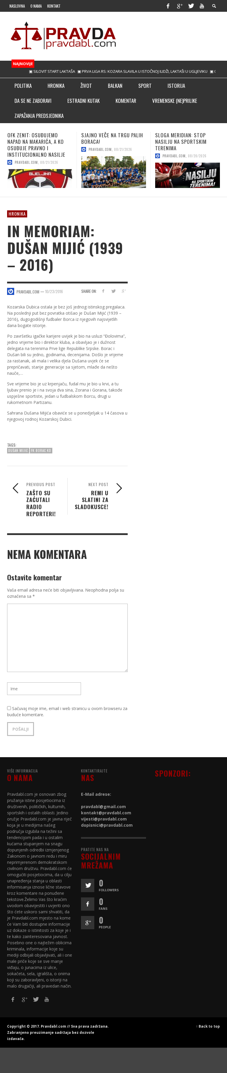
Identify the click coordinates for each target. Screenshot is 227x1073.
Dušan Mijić (18, 450)
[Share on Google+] (124, 291)
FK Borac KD (41, 450)
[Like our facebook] (87, 904)
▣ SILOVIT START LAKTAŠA (38, 71)
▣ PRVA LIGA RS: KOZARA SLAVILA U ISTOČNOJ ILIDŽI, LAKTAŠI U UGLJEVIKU (129, 71)
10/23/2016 (54, 291)
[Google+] (179, 6)
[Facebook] (168, 6)
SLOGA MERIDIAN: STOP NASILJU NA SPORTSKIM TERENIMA (107, 141)
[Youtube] (201, 6)
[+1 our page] (87, 922)
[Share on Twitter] (113, 291)
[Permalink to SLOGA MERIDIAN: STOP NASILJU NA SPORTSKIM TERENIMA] (113, 175)
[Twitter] (190, 6)
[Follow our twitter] (87, 885)
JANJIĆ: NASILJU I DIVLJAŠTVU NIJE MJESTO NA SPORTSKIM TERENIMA (187, 141)
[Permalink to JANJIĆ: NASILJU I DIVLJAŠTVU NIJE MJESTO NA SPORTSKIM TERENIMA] (187, 175)
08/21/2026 (49, 149)
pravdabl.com (26, 149)
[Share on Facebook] (103, 291)
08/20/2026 (123, 155)
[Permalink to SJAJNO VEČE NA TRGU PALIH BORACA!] (39, 172)
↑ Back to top (208, 1026)
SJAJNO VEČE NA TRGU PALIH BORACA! (38, 138)
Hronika (17, 213)
